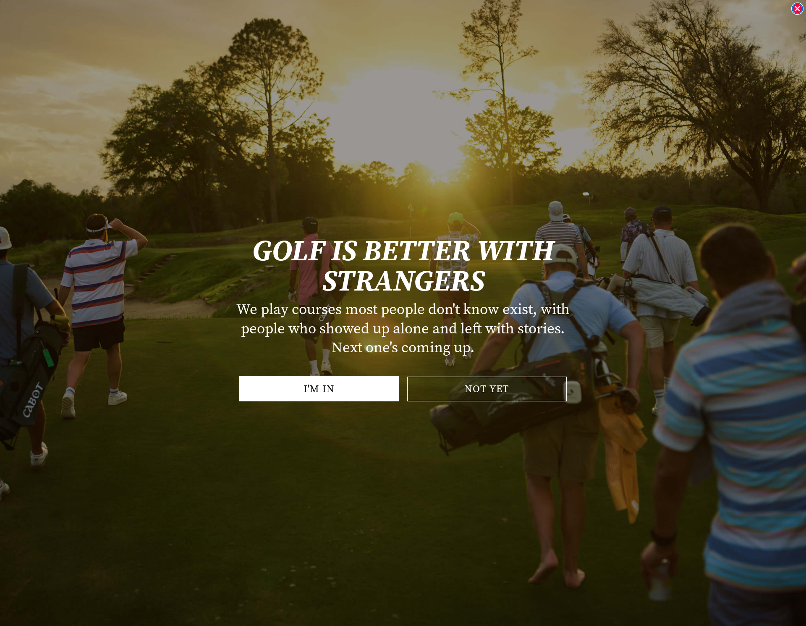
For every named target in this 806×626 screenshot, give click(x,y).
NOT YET (487, 389)
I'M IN (319, 389)
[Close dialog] (797, 8)
